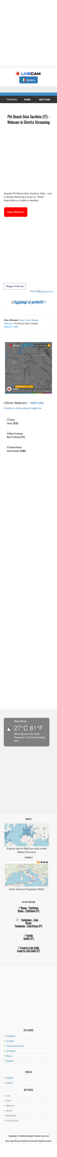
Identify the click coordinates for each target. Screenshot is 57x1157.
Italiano (9, 1082)
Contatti (10, 1040)
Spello (26, 938)
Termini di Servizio (15, 1045)
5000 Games (12, 1120)
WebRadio (11, 1115)
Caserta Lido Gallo (26, 951)
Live (8, 1095)
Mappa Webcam (15, 286)
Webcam (10, 1105)
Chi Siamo (11, 1050)
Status (9, 1055)
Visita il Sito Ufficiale (28, 320)
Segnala (34, 290)
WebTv (9, 1110)
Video (9, 1100)
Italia (15, 326)
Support (10, 1060)
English (9, 1077)
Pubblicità (10, 1035)
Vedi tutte (37, 402)
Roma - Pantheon (26, 911)
